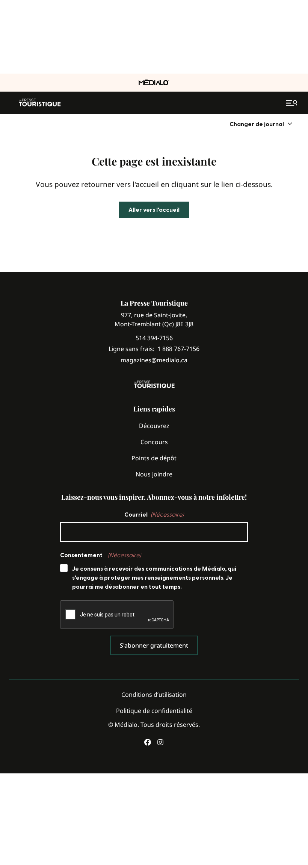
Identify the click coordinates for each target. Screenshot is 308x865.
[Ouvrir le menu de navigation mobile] (292, 102)
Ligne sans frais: (154, 349)
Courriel (154, 515)
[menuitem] (261, 124)
